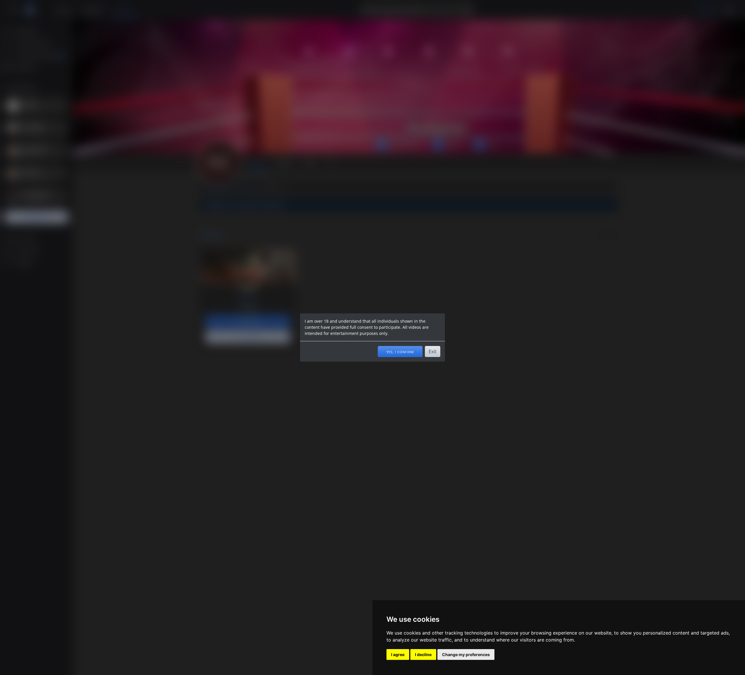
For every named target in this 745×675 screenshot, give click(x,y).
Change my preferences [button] (466, 654)
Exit (433, 351)
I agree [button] (398, 654)
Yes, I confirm (400, 351)
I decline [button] (423, 654)
